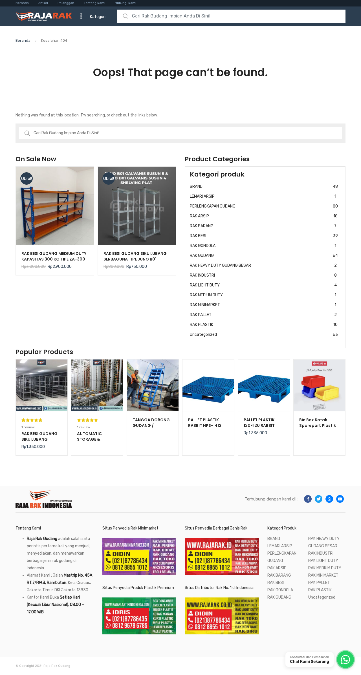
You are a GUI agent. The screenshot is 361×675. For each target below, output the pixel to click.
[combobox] (231, 16)
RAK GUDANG (264, 255)
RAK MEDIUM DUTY (263, 295)
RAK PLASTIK (264, 324)
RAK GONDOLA (263, 245)
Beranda (22, 3)
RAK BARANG (263, 226)
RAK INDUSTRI (263, 275)
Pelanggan (66, 3)
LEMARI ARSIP (263, 196)
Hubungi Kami (125, 3)
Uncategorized (264, 334)
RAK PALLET (263, 314)
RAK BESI (264, 235)
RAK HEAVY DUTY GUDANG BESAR (263, 265)
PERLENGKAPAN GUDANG (264, 206)
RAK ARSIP (264, 216)
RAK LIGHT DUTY (263, 285)
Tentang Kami (94, 3)
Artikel (43, 3)
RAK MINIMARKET (263, 305)
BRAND (264, 186)
